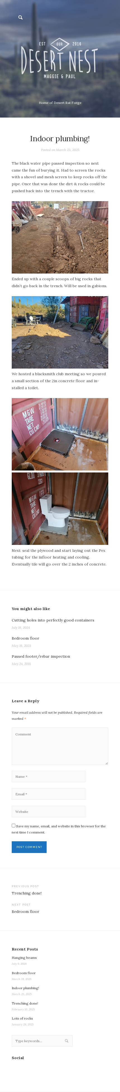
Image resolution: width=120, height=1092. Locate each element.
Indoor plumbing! (25, 988)
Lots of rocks (22, 1018)
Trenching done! (25, 1003)
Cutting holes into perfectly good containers (53, 620)
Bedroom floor (25, 638)
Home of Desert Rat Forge (60, 103)
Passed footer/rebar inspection (41, 656)
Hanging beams (24, 958)
